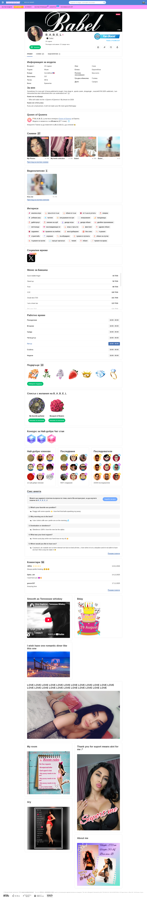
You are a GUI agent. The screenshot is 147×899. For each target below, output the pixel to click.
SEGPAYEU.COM (49, 892)
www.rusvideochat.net (28, 892)
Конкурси (53, 7)
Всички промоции (41, 7)
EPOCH (42, 892)
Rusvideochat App (67, 7)
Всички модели (7, 7)
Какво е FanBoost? (113, 40)
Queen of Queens (65, 118)
